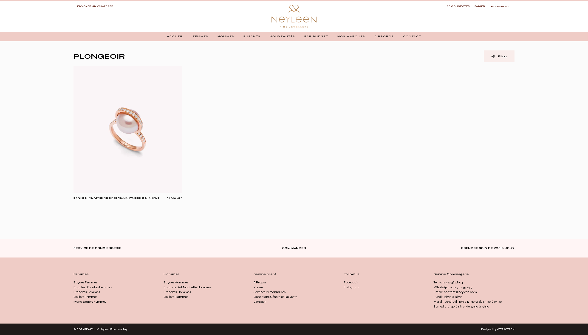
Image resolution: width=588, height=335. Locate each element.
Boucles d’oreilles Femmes (93, 287)
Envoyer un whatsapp (95, 6)
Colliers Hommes (176, 297)
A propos (260, 282)
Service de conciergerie (98, 248)
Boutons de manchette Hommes (187, 287)
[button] (200, 36)
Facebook (351, 282)
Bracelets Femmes (87, 292)
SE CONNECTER (458, 6)
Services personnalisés (270, 292)
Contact (260, 302)
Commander (294, 248)
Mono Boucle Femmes (90, 302)
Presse (258, 287)
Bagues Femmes (85, 282)
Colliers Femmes (85, 297)
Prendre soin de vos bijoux (487, 248)
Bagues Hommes (176, 282)
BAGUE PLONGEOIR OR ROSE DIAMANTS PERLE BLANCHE (116, 198)
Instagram (351, 287)
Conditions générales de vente (275, 297)
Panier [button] (480, 6)
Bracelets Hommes (177, 292)
